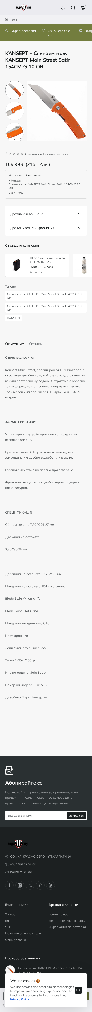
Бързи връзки (16, 904)
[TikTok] (40, 885)
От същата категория (22, 245)
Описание (14, 343)
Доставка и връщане (26, 214)
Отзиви (36, 343)
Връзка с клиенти (63, 904)
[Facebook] (9, 885)
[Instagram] (19, 885)
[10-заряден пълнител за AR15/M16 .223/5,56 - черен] (16, 265)
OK (78, 990)
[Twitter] (30, 885)
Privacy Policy (19, 999)
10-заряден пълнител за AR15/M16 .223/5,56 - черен (47, 260)
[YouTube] (50, 885)
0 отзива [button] (32, 154)
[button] (14, 82)
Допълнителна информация (32, 228)
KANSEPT (13, 318)
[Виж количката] (83, 7)
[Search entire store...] (73, 7)
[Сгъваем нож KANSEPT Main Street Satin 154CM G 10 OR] (10, 970)
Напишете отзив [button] (55, 154)
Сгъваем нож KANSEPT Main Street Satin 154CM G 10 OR (44, 295)
